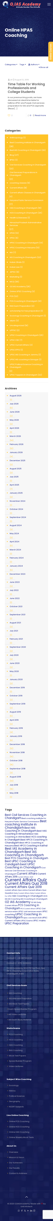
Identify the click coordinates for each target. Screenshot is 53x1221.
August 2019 (15, 711)
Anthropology (16, 137)
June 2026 (15, 411)
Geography (14, 1101)
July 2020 (14, 655)
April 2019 (14, 720)
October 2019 (16, 695)
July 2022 (14, 590)
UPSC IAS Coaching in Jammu (24, 354)
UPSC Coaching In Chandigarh (23, 915)
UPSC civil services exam (30, 911)
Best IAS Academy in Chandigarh (21, 850)
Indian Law (15, 267)
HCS (45, 896)
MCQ (12, 281)
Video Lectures (16, 1066)
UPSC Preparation (17, 923)
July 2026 (14, 403)
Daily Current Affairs (22, 893)
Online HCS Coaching (19, 1126)
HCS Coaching (16, 1039)
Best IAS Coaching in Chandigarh (25, 150)
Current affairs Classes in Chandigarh (27, 192)
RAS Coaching (16, 1050)
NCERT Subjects (16, 1106)
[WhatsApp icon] (19, 1210)
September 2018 (17, 768)
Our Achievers (16, 1162)
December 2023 (17, 574)
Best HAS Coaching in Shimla (21, 835)
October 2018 (16, 760)
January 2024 (16, 566)
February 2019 (16, 728)
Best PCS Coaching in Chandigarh (26, 858)
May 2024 (14, 533)
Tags (22, 64)
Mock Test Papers (17, 1055)
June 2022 (15, 598)
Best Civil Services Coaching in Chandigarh (25, 816)
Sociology (14, 1085)
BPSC (12, 159)
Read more (40, 115)
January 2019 (16, 736)
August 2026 (15, 395)
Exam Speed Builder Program (23, 1009)
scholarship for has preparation (25, 310)
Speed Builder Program (20, 1061)
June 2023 (15, 582)
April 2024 (14, 541)
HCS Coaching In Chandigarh (24, 212)
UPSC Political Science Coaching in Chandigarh (26, 366)
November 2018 (17, 752)
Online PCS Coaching (19, 1121)
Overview (13, 1152)
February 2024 (17, 557)
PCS (12, 296)
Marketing (14, 276)
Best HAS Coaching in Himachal (26, 832)
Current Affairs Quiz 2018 (26, 883)
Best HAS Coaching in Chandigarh (20, 829)
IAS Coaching (14, 899)
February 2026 (16, 444)
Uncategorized (17, 325)
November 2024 (17, 501)
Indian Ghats (16, 262)
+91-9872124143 (24, 958)
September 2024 (18, 517)
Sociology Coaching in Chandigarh (26, 315)
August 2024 (16, 525)
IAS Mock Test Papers (19, 1003)
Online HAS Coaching (19, 1132)
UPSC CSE (14, 340)
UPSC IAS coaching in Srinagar (24, 359)
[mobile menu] (49, 4)
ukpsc (12, 320)
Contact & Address (18, 1173)
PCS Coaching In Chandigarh (23, 301)
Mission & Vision (16, 1157)
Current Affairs (16, 187)
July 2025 (14, 476)
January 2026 (16, 452)
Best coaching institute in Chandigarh (26, 824)
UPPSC (13, 330)
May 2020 (14, 671)
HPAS (12, 233)
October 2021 (16, 606)
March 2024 (15, 549)
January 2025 (16, 493)
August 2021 (15, 622)
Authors (34, 64)
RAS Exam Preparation (20, 306)
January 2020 (16, 679)
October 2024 (16, 509)
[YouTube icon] (28, 1210)
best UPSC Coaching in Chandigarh (23, 865)
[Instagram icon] (34, 1210)
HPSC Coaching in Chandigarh (24, 242)
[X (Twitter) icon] (25, 1210)
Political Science (17, 1096)
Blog (12, 155)
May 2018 (14, 793)
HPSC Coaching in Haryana (22, 247)
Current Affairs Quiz (26, 880)
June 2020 (15, 663)
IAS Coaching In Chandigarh (23, 257)
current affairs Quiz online (16, 890)
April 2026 (14, 428)
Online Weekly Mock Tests (21, 1137)
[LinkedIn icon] (31, 1210)
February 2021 (16, 638)
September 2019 (17, 703)
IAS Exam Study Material (20, 1019)
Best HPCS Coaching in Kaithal (30, 845)
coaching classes (18, 182)
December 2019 (17, 687)
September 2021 (17, 614)
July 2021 (14, 630)
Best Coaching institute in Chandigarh (27, 142)
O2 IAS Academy (18, 286)
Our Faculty (14, 1168)
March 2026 (15, 436)
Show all (44, 67)
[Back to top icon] (26, 1197)
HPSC (12, 237)
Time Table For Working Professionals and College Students (26, 88)
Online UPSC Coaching (20, 291)
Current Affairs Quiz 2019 (23, 887)
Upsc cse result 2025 (32, 918)
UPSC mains (39, 920)
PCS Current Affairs (28, 909)
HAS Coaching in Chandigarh (23, 208)
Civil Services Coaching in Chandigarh (28, 164)
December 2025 (17, 460)
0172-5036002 (24, 963)
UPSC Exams (27, 920)
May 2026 (14, 420)
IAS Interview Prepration (20, 998)
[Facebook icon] (22, 1210)
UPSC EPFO (15, 349)
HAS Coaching (16, 1045)
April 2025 (14, 484)
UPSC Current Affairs (19, 345)
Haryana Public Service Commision (26, 200)
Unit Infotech (26, 1206)
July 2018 (14, 784)
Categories (10, 64)
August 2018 (15, 776)
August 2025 (15, 468)
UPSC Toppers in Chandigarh (23, 374)
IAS (11, 252)
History (12, 1090)
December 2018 (17, 744)
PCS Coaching (16, 1034)
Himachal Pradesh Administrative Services (26, 224)
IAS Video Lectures (17, 1014)
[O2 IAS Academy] (22, 4)
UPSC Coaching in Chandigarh (24, 335)
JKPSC (13, 272)
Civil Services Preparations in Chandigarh (23, 174)
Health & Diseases (18, 217)
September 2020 (18, 647)
